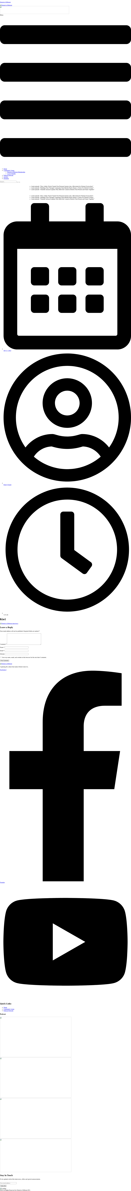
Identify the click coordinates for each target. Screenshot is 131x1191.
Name (2, 647)
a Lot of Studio (11, 173)
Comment (3, 644)
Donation (6, 178)
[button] (65, 90)
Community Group (9, 170)
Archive (6, 177)
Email (2, 650)
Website (2, 654)
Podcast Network (8, 175)
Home (5, 169)
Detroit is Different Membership (16, 172)
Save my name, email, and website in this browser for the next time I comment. (24, 657)
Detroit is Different (5, 2)
